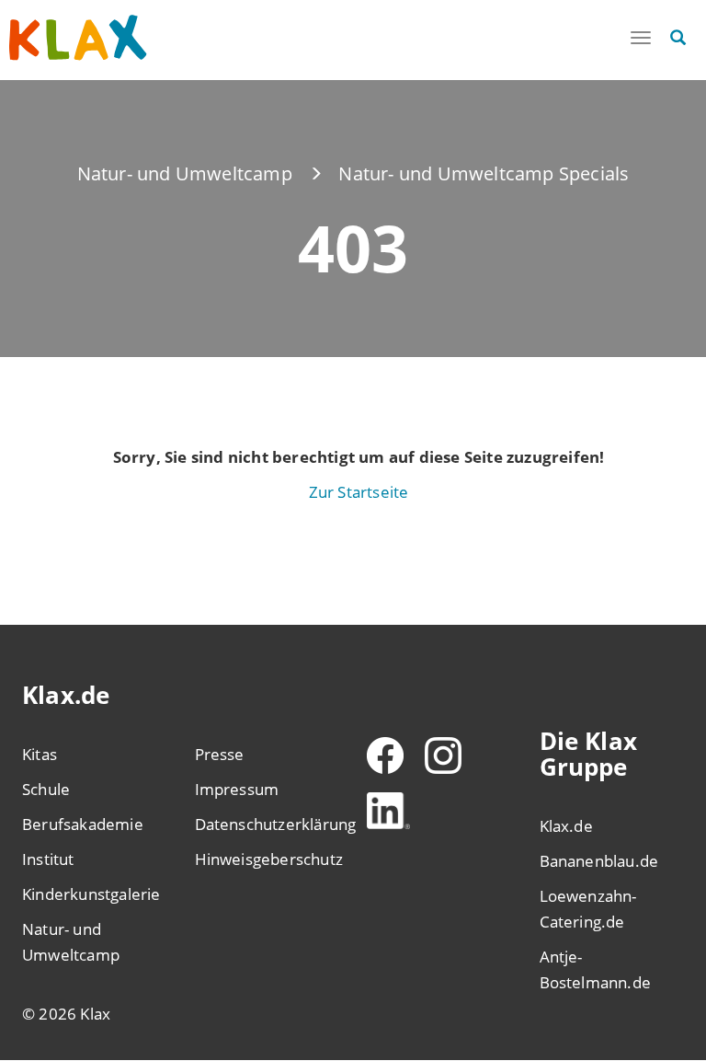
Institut (48, 859)
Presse (220, 754)
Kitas (39, 754)
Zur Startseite (359, 491)
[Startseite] (78, 38)
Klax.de (566, 825)
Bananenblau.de (599, 860)
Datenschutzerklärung (267, 824)
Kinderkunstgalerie (91, 894)
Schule (46, 789)
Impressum (237, 789)
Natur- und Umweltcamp (184, 173)
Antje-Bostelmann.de (596, 969)
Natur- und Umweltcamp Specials (483, 173)
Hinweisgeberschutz (267, 859)
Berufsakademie (82, 824)
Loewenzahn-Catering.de (588, 908)
